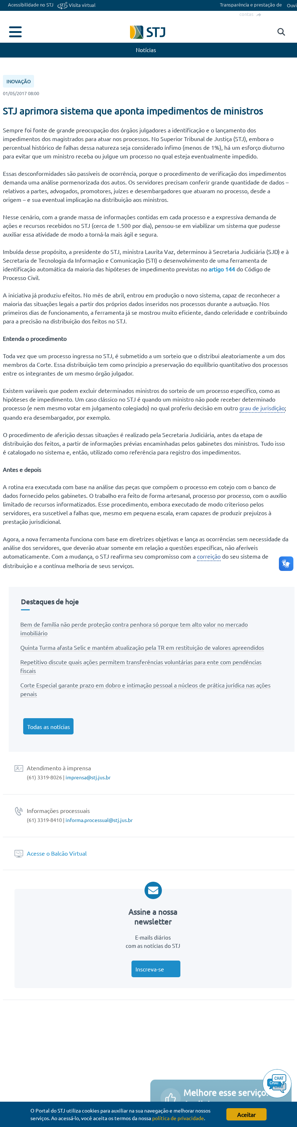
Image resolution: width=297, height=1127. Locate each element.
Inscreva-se (149, 969)
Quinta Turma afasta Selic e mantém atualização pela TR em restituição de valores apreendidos (142, 647)
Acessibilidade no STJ (31, 4)
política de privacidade (178, 1118)
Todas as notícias (48, 726)
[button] (279, 32)
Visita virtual (82, 5)
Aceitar (246, 1114)
